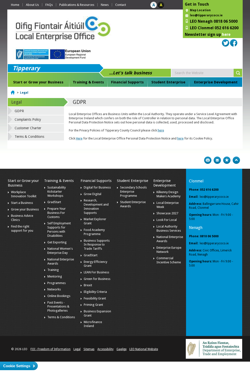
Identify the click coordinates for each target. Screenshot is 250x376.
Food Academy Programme (94, 232)
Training (53, 270)
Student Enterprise (168, 82)
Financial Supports (127, 82)
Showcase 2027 (167, 213)
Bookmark (226, 160)
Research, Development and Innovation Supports (96, 206)
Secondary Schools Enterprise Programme (133, 192)
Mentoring (54, 276)
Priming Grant (93, 305)
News (105, 5)
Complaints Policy (28, 119)
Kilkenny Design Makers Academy (168, 194)
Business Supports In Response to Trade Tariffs (97, 245)
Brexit (88, 285)
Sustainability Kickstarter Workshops (56, 192)
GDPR (19, 111)
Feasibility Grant (95, 298)
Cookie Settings (16, 366)
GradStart (54, 202)
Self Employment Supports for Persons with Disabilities (59, 229)
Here (79, 138)
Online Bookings (58, 296)
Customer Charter (28, 128)
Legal (24, 92)
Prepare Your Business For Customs (56, 213)
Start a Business (22, 203)
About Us (32, 5)
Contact (120, 5)
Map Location (200, 10)
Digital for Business (97, 187)
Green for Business (97, 279)
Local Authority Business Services (168, 228)
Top (236, 160)
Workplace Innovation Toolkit (23, 194)
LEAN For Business (96, 272)
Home (15, 5)
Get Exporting (57, 242)
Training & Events (88, 82)
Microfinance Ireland (93, 324)
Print (207, 160)
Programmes (56, 283)
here (226, 34)
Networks (54, 289)
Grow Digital (92, 194)
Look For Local (166, 220)
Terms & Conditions (29, 137)
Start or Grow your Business (38, 82)
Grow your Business (25, 209)
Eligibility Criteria (95, 292)
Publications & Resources (76, 5)
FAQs (49, 5)
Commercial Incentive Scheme (168, 260)
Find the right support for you (22, 228)
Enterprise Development (216, 82)
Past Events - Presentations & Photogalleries (58, 307)
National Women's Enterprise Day (60, 251)
